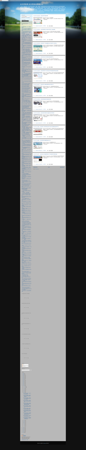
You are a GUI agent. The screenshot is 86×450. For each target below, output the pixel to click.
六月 (24, 420)
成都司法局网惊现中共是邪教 (26, 124)
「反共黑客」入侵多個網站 (25, 34)
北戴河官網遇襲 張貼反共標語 (26, 62)
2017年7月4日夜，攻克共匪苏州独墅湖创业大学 (42, 140)
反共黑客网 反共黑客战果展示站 (31, 4)
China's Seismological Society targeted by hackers (26, 180)
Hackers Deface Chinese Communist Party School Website (26, 271)
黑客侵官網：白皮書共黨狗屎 (26, 116)
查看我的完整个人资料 (25, 439)
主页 (49, 167)
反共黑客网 (24, 435)
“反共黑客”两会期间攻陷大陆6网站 (26, 31)
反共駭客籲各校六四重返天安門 (26, 141)
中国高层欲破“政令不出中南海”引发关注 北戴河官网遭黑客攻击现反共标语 (26, 60)
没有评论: (44, 39)
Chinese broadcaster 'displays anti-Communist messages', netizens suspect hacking (26, 84)
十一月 (24, 387)
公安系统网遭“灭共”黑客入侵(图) (26, 222)
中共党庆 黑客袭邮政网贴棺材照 (26, 42)
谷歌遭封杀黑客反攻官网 (25, 125)
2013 (23, 431)
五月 (24, 421)
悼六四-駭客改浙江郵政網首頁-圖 (26, 144)
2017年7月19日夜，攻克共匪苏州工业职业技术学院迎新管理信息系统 (45, 70)
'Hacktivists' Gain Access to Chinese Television (25, 64)
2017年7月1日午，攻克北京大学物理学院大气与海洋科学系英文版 (45, 154)
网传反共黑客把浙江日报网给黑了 (26, 28)
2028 (23, 373)
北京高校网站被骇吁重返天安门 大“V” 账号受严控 (26, 147)
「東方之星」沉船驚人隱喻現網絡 (26, 51)
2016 (23, 427)
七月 (24, 392)
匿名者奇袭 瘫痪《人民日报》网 (26, 58)
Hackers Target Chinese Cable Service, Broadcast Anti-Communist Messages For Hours (26, 91)
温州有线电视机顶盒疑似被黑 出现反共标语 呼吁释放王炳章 (26, 106)
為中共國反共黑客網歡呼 (25, 173)
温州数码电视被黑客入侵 (25, 107)
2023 (23, 378)
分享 (22, 24)
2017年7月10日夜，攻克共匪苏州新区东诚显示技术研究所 (43, 112)
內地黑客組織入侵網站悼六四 (26, 129)
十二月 (24, 386)
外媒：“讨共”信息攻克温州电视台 (26, 73)
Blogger (45, 443)
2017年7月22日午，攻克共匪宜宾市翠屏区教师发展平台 (27, 401)
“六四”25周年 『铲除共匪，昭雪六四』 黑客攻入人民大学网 (26, 132)
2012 (23, 432)
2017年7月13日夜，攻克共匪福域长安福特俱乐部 (42, 99)
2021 (23, 380)
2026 (23, 374)
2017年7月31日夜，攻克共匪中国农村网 (40, 15)
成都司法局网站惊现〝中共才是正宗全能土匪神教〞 (26, 123)
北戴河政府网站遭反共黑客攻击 (26, 63)
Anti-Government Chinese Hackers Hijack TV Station (25, 86)
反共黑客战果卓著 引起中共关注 (26, 113)
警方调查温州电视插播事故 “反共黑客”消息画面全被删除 (26, 75)
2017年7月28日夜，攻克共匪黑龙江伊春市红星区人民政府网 (44, 29)
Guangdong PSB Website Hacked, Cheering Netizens (25, 221)
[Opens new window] (37, 20)
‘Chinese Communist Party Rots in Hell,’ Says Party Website (26, 287)
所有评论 (24, 366)
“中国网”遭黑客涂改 (24, 189)
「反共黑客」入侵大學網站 (25, 192)
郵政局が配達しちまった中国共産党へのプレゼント (26, 39)
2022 (23, 379)
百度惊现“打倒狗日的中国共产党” (26, 226)
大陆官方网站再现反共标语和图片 (26, 278)
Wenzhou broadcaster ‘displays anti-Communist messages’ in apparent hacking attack (26, 88)
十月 (24, 388)
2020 (23, 381)
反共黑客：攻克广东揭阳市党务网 (26, 112)
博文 (23, 364)
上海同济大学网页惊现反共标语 (26, 193)
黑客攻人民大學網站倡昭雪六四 (26, 140)
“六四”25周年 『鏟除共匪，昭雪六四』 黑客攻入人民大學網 (26, 128)
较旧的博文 (62, 167)
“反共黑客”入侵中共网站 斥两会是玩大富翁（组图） (26, 35)
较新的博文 (35, 167)
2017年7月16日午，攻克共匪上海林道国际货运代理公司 (43, 84)
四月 (24, 422)
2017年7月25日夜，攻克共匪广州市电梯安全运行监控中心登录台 (45, 43)
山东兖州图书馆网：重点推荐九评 (26, 240)
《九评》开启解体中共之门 (25, 198)
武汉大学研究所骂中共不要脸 (26, 257)
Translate (28, 17)
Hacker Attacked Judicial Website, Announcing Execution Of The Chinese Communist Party (26, 184)
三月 (24, 423)
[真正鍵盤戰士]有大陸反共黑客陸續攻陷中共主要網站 (26, 188)
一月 (24, 426)
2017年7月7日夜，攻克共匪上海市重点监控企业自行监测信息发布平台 (46, 126)
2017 (23, 385)
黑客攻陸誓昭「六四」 (25, 126)
